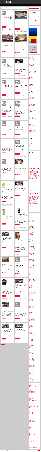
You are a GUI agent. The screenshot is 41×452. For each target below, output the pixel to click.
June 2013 (30, 312)
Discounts (30, 77)
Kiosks (30, 99)
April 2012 (30, 328)
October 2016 (31, 265)
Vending (30, 149)
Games (30, 90)
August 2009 (31, 366)
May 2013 (30, 313)
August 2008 (31, 380)
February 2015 (31, 288)
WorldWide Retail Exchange (33, 447)
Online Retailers (31, 111)
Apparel (30, 57)
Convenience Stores (31, 73)
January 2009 (31, 374)
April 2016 (30, 272)
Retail (12, 29)
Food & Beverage (4, 29)
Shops (25, 320)
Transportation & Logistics (32, 145)
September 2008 (31, 379)
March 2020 (30, 227)
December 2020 (31, 219)
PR (24, 227)
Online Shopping (31, 112)
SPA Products (31, 137)
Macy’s (30, 407)
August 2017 (30, 253)
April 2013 (30, 314)
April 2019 (30, 235)
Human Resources (31, 97)
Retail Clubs (30, 124)
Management (21, 31)
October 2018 (31, 240)
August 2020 (31, 222)
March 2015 (30, 287)
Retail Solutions (31, 129)
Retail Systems (31, 422)
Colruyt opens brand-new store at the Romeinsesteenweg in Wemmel (7, 238)
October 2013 (31, 307)
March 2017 (30, 259)
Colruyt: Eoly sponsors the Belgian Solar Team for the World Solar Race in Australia (20, 64)
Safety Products (31, 132)
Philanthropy (9, 29)
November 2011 (31, 334)
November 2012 (31, 320)
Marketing (20, 75)
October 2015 (31, 279)
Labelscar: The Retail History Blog (33, 406)
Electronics (30, 79)
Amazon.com (31, 385)
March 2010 (30, 358)
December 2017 (31, 248)
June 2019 (30, 234)
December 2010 (31, 347)
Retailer (2, 30)
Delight (30, 390)
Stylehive (30, 439)
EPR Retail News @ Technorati (33, 397)
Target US (30, 441)
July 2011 (30, 339)
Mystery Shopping (31, 110)
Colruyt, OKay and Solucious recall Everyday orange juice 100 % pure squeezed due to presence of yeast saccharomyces (7, 191)
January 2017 (31, 261)
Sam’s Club (30, 433)
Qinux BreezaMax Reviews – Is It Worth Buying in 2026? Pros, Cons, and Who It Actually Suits (34, 160)
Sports (30, 138)
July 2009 (30, 367)
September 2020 (31, 221)
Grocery (7, 29)
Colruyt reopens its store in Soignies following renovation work (20, 188)
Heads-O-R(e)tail (31, 401)
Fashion (30, 84)
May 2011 (30, 341)
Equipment (30, 83)
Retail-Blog (30, 426)
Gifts (30, 91)
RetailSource (31, 429)
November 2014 (31, 292)
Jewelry (30, 98)
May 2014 (30, 299)
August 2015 (30, 281)
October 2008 (31, 378)
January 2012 (31, 332)
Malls (30, 103)
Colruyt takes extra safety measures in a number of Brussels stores (20, 309)
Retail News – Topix (31, 420)
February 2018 (31, 246)
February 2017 (31, 260)
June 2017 (30, 255)
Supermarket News (31, 440)
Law (8, 204)
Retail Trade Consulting (32, 130)
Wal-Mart (30, 446)
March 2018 (30, 245)
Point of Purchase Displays (32, 118)
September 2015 (31, 280)
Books (30, 66)
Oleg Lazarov (31, 413)
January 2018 (31, 247)
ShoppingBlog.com (31, 435)
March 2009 (30, 372)
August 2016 (30, 267)
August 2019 (30, 233)
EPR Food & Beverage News (32, 393)
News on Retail (31, 412)
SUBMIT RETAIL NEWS (34, 8)
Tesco (30, 442)
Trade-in (30, 144)
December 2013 (31, 305)
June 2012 (30, 326)
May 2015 (30, 285)
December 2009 (31, 361)
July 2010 (30, 353)
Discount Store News (32, 391)
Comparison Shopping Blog (32, 386)
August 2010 (30, 352)
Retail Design (31, 125)
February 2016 (31, 274)
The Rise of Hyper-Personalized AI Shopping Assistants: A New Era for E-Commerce (34, 166)
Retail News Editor (11, 45)
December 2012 (31, 319)
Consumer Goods (6, 226)
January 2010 (31, 360)
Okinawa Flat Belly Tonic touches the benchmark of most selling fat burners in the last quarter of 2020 (34, 175)
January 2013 (31, 318)
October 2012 (31, 321)
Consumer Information (7, 97)
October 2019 (31, 232)
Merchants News (31, 408)
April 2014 (30, 300)
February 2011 (31, 345)
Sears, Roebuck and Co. (32, 434)
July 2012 (30, 325)
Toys (30, 143)
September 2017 (31, 252)
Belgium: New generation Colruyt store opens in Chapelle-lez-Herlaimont (6, 330)
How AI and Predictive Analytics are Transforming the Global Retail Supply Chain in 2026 (34, 172)
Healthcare (7, 204)
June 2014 (30, 298)
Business (17, 31)
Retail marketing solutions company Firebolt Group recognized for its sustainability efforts (33, 183)
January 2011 (31, 346)
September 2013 (31, 308)
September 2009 (31, 365)
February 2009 (31, 373)
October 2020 (31, 220)
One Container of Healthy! (32, 179)
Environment (17, 75)
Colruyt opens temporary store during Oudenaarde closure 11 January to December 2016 (21, 264)
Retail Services (5, 205)
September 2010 (31, 351)
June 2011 (30, 340)
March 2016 (30, 273)
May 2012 (30, 327)
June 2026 (30, 215)
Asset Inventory (31, 59)
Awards (30, 63)
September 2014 (31, 294)
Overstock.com (31, 414)
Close (34, 1)
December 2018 (31, 239)
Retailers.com (31, 428)
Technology (16, 178)
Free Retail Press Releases (32, 400)
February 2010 (31, 359)
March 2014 (30, 301)
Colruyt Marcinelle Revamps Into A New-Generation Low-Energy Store (20, 107)
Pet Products (31, 116)
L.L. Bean (30, 405)
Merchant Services (31, 106)
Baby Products (31, 64)
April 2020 (30, 226)
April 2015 (30, 286)
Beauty (30, 65)
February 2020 (31, 228)
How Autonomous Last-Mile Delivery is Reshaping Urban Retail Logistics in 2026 (34, 169)
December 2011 (31, 333)
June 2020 (30, 225)
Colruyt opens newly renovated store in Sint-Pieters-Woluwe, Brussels (7, 309)
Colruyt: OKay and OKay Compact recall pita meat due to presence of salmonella (7, 86)
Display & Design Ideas (32, 392)
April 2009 (30, 371)
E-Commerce (31, 78)
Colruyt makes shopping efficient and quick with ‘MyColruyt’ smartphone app (20, 166)
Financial (30, 85)
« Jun (30, 23)
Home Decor (31, 96)
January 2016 (31, 275)
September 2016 (31, 266)
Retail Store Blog (31, 421)
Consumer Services (10, 203)
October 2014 (31, 293)
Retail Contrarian (31, 419)
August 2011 (30, 338)
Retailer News (31, 427)
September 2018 (31, 241)
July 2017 (30, 254)
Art (29, 58)
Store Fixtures (31, 139)
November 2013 (31, 306)
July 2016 (30, 268)
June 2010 (30, 354)
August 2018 (30, 242)
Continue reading (4, 51)
